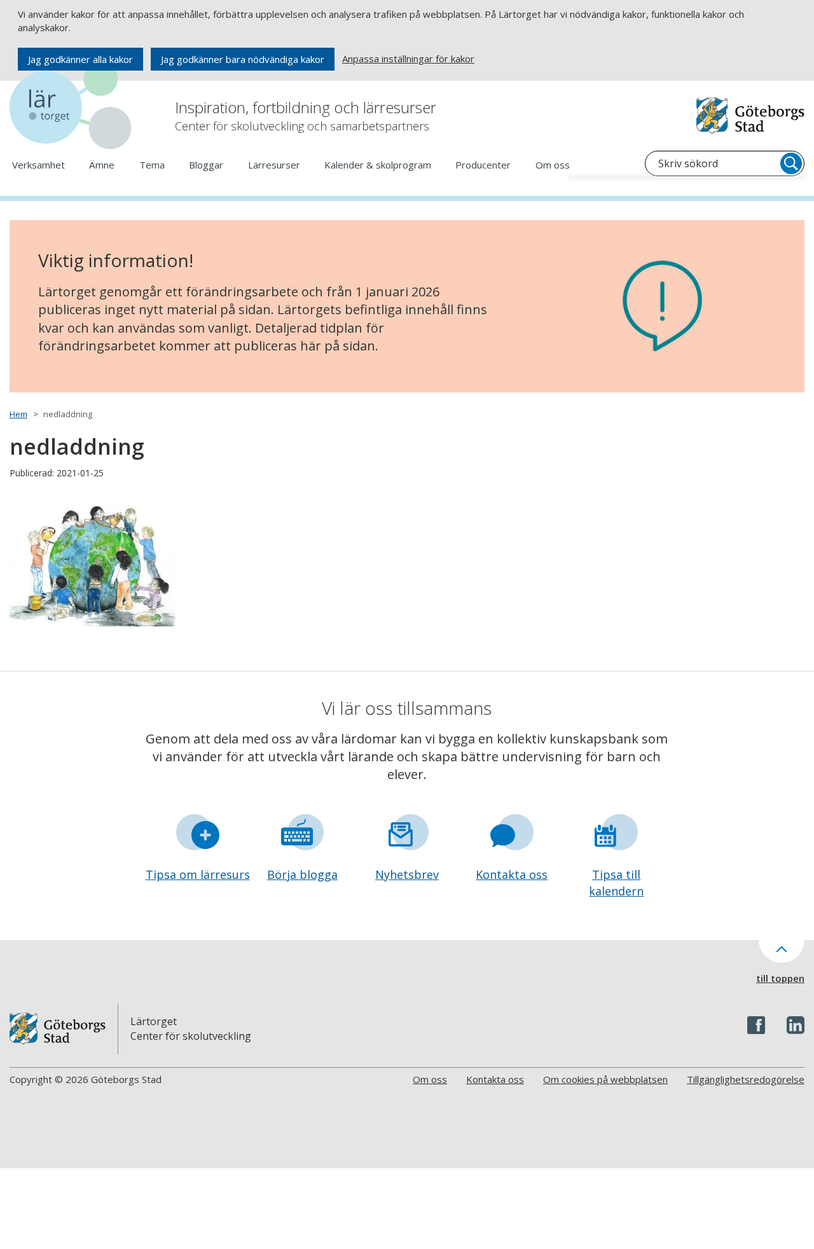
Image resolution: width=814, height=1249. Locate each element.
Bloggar (206, 164)
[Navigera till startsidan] (73, 108)
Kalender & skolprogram (377, 164)
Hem (18, 414)
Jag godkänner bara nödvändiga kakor (242, 59)
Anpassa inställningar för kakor (408, 58)
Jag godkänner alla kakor (80, 59)
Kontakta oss (512, 874)
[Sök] (791, 163)
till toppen (780, 978)
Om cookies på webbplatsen (605, 1079)
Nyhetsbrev (407, 874)
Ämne (101, 164)
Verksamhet (38, 164)
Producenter (483, 164)
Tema (152, 164)
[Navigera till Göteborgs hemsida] (750, 115)
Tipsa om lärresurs (198, 874)
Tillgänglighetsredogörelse (745, 1079)
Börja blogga (302, 874)
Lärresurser (274, 164)
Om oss (552, 164)
